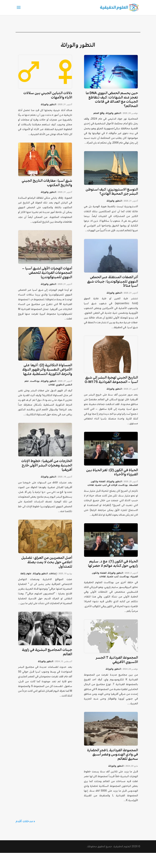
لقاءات (91, 485)
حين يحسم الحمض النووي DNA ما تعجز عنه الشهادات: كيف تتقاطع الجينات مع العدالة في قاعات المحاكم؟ (112, 100)
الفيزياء (134, 576)
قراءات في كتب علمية (106, 485)
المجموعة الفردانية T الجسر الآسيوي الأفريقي (117, 660)
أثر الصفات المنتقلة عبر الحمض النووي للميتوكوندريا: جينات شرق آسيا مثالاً (112, 282)
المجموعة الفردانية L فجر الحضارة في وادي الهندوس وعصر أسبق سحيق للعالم (112, 755)
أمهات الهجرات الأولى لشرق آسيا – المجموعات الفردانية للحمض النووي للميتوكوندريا (47, 273)
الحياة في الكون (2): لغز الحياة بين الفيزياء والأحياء (112, 472)
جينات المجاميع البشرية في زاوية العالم (47, 652)
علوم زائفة (25, 573)
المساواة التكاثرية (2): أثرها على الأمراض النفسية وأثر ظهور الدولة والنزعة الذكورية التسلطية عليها (47, 370)
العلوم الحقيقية (122, 846)
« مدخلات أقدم (25, 821)
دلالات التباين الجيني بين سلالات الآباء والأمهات (47, 95)
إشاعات (53, 573)
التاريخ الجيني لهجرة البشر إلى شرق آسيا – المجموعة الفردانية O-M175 (111, 380)
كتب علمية (113, 576)
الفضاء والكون (98, 481)
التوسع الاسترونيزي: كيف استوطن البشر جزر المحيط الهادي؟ (112, 192)
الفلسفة (133, 485)
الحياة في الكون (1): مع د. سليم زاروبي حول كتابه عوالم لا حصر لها (113, 564)
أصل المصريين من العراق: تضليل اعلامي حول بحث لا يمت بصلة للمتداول (46, 562)
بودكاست (123, 485)
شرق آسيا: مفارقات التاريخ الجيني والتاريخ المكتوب (47, 183)
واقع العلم (98, 113)
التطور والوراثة (113, 113)
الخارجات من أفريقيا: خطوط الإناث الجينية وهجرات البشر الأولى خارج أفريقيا (46, 465)
